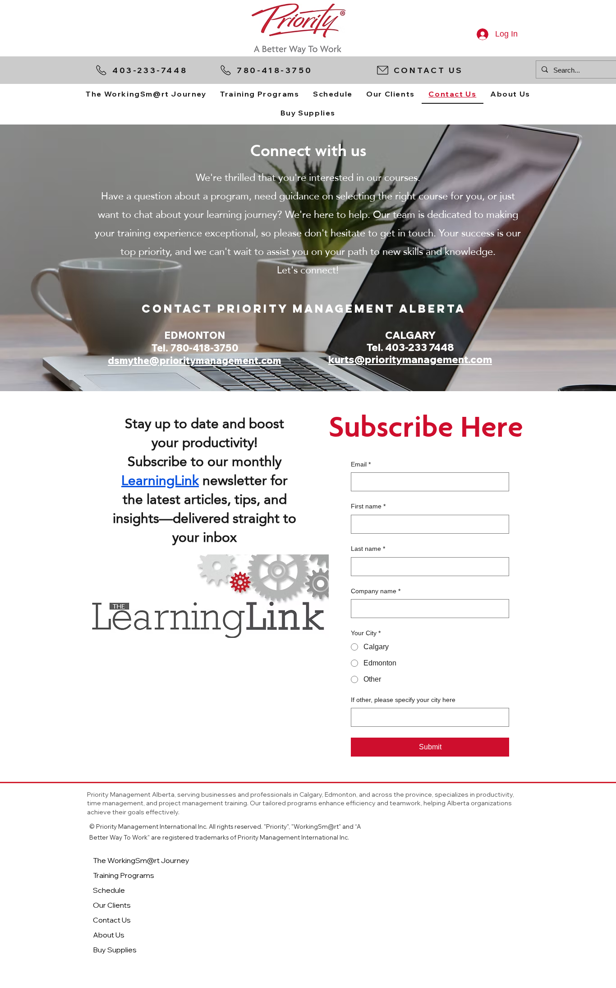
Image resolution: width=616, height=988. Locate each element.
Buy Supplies (115, 949)
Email (361, 464)
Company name (375, 591)
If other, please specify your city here (403, 699)
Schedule (109, 890)
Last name (368, 548)
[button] (452, 70)
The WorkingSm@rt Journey (141, 860)
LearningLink (160, 480)
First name (368, 506)
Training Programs (123, 875)
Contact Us (112, 919)
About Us (108, 934)
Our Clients (112, 905)
